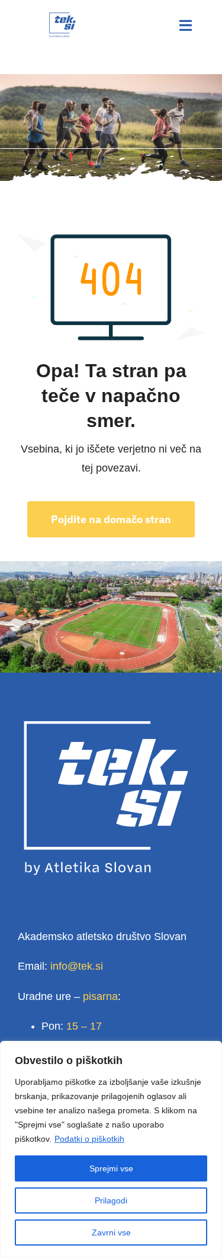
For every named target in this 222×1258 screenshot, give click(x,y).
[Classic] (62, 17)
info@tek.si (76, 966)
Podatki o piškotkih (89, 1139)
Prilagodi (111, 1200)
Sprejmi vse (111, 1168)
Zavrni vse (111, 1232)
